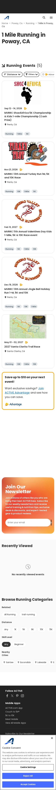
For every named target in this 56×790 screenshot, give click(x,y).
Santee (9, 662)
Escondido (25, 662)
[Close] (52, 738)
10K (41, 629)
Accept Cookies (28, 784)
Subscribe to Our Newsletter (19, 733)
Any (6, 629)
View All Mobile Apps (15, 722)
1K (15, 629)
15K (50, 629)
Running (30, 23)
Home (5, 23)
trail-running (28, 614)
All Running (10, 614)
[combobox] (12, 74)
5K (24, 629)
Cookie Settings (28, 767)
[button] (31, 74)
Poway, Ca (17, 23)
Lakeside (41, 662)
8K (32, 629)
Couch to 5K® (12, 711)
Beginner (19, 644)
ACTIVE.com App (14, 707)
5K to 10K (9, 715)
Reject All (28, 775)
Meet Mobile (11, 719)
